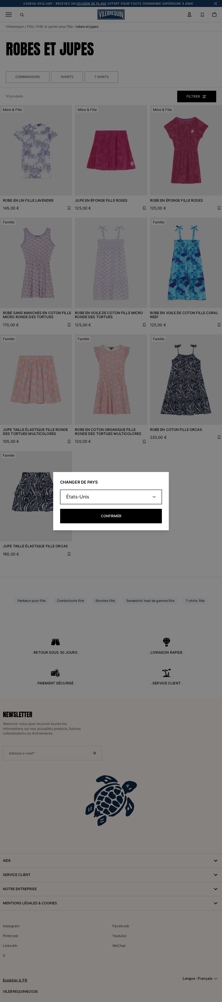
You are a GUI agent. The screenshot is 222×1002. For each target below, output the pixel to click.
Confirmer (111, 516)
